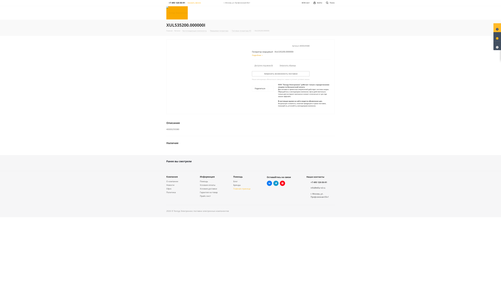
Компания (172, 176)
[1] (253, 46)
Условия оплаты (207, 185)
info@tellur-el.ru (318, 187)
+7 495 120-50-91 (319, 182)
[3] (258, 46)
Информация (207, 176)
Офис (169, 188)
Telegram (276, 183)
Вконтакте (269, 183)
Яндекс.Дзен (282, 183)
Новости (170, 185)
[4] (260, 46)
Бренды (237, 185)
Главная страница (241, 188)
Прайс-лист (205, 196)
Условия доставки (208, 188)
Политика (171, 192)
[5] (263, 46)
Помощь (204, 181)
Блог (235, 181)
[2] (255, 46)
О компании (172, 181)
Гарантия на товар (209, 192)
